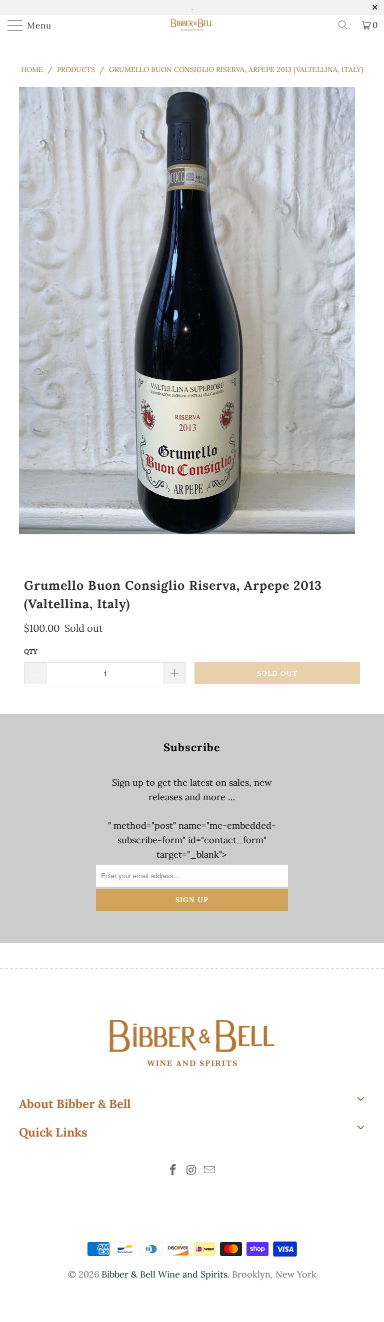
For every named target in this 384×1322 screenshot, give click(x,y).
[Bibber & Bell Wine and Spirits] (192, 25)
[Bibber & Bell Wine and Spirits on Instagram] (191, 1171)
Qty (31, 651)
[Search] (347, 24)
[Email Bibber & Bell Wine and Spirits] (210, 1171)
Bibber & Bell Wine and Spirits (165, 1274)
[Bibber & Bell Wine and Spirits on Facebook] (173, 1171)
